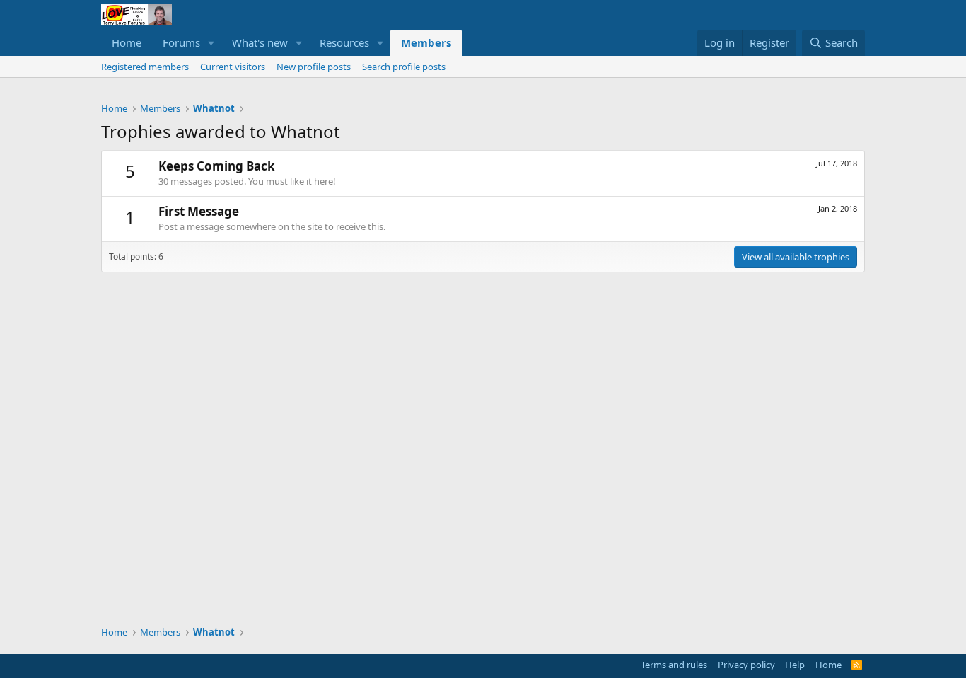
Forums (181, 42)
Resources (344, 42)
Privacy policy (746, 664)
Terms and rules (674, 664)
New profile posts (314, 66)
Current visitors (232, 66)
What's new (260, 42)
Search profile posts (404, 66)
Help (795, 664)
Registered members (145, 66)
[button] (211, 43)
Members (426, 42)
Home (126, 42)
